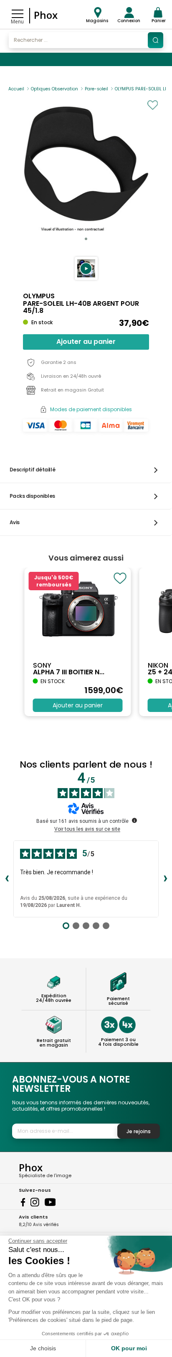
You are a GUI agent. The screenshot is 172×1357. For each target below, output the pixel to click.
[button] (86, 268)
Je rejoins (138, 1131)
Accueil (16, 89)
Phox (46, 15)
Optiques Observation (54, 89)
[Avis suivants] (165, 879)
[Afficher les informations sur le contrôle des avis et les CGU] (134, 820)
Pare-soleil (96, 89)
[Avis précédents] (7, 879)
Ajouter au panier (86, 341)
